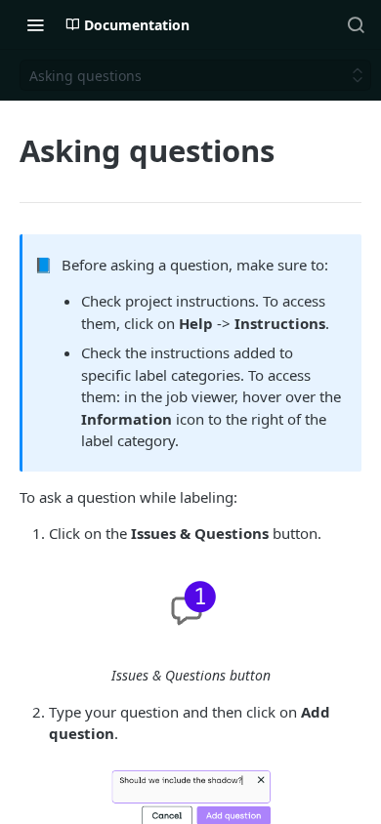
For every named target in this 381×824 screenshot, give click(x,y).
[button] (190, 605)
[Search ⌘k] (355, 24)
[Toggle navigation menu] (35, 24)
